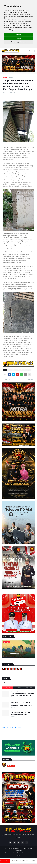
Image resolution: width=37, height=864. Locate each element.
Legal (23, 853)
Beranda (5, 77)
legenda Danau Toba (11, 654)
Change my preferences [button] (18, 42)
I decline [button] (18, 38)
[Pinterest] (17, 374)
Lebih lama (30, 379)
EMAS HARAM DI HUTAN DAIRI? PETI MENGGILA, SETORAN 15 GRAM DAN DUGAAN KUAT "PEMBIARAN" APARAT (21, 704)
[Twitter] (13, 374)
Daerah (11, 77)
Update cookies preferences (11, 727)
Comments (29, 688)
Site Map (4, 683)
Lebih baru (7, 379)
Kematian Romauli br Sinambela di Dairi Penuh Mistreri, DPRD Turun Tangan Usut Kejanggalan (21, 712)
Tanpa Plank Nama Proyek (24, 370)
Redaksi (7, 853)
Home (18, 855)
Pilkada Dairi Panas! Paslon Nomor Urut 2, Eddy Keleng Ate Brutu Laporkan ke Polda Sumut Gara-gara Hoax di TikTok (23, 694)
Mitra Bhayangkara (17, 848)
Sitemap (29, 853)
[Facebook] (9, 374)
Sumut (14, 370)
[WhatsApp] (21, 374)
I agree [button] (18, 34)
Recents (18, 688)
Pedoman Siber (16, 853)
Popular (7, 688)
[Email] (25, 374)
